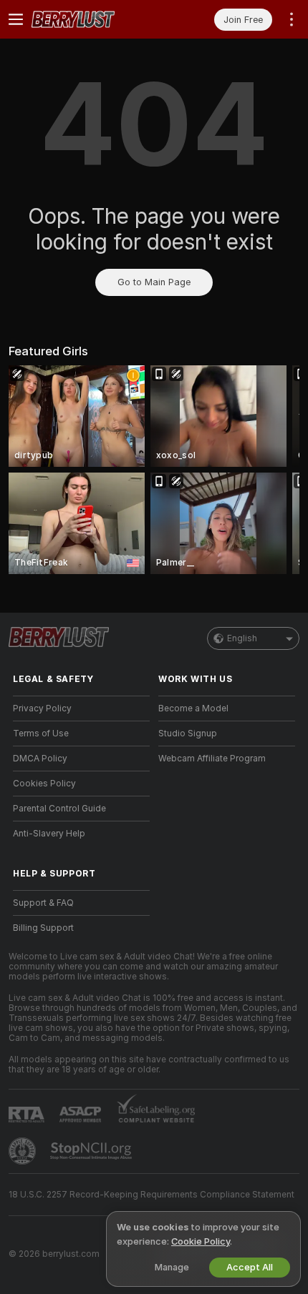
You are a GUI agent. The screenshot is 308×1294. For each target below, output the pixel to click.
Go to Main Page (154, 282)
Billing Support (43, 928)
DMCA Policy (40, 759)
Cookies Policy (44, 784)
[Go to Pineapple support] (24, 1151)
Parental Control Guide (59, 809)
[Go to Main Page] (93, 19)
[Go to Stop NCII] (92, 1151)
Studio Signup (187, 734)
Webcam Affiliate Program (212, 759)
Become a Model (193, 708)
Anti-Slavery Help (49, 834)
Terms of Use (41, 734)
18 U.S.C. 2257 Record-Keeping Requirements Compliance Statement (151, 1195)
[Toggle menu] (16, 19)
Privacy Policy (42, 708)
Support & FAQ (43, 903)
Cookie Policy (200, 1241)
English (242, 638)
